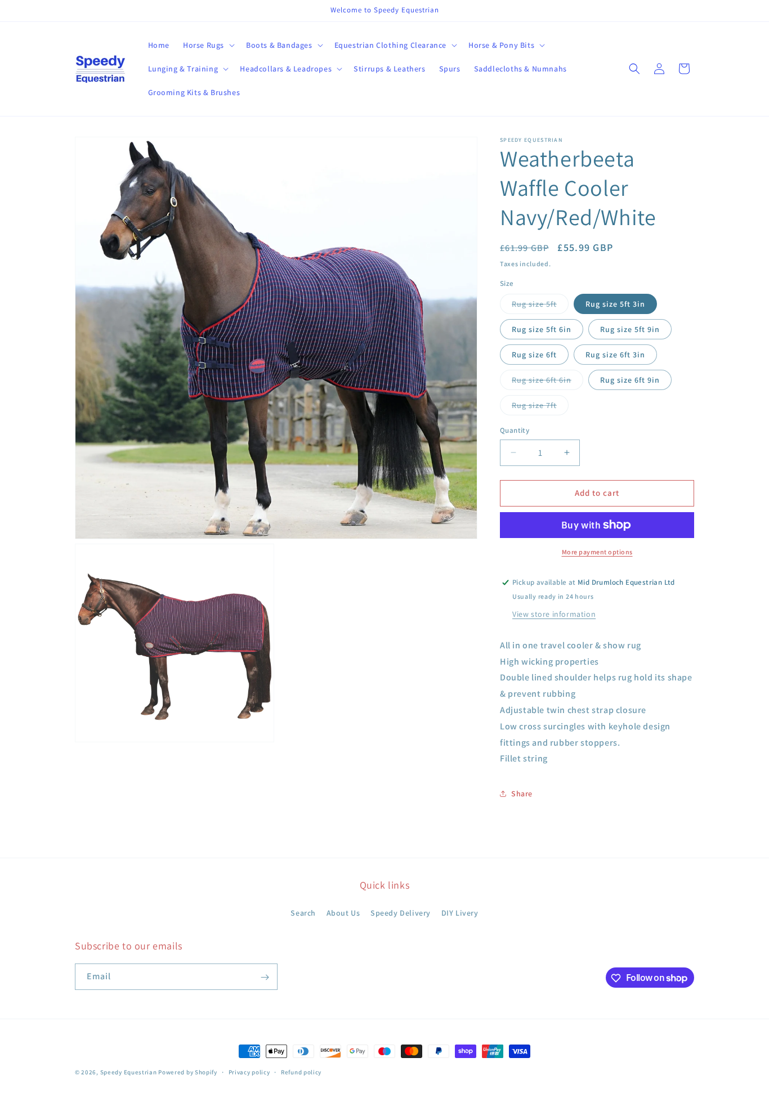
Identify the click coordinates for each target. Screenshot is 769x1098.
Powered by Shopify (187, 1072)
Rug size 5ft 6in (541, 329)
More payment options (597, 552)
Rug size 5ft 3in (615, 304)
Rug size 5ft (540, 306)
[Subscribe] (264, 977)
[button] (207, 45)
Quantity (514, 430)
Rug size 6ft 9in (630, 380)
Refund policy (301, 1071)
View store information (554, 614)
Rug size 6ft (534, 354)
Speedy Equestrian (128, 1072)
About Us (343, 912)
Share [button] (522, 793)
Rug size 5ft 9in (630, 329)
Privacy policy (249, 1071)
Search (303, 912)
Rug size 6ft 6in (547, 382)
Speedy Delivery (400, 912)
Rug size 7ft (540, 407)
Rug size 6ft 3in (615, 354)
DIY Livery (460, 912)
